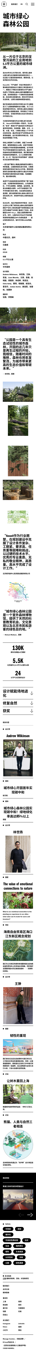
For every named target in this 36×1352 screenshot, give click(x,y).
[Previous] (21, 1215)
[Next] (30, 1215)
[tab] (18, 693)
